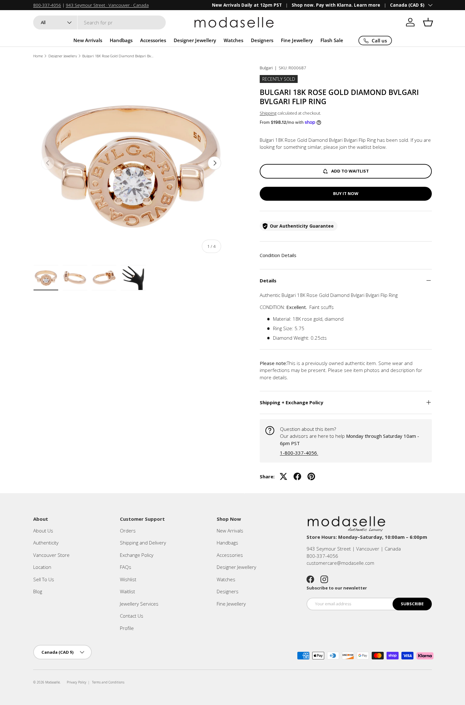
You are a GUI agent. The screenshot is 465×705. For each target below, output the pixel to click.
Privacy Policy (76, 682)
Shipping (268, 113)
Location (42, 567)
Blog (37, 591)
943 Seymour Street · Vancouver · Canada (107, 5)
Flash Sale (331, 40)
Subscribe (412, 604)
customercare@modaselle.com (340, 563)
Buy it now (345, 193)
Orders (128, 530)
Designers (262, 40)
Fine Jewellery (297, 40)
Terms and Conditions (108, 682)
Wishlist (128, 579)
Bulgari (266, 68)
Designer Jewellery (195, 40)
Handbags (121, 40)
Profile (127, 628)
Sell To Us (43, 579)
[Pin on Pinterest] (311, 476)
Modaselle (52, 682)
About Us (43, 530)
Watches (233, 40)
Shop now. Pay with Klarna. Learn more (336, 5)
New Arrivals (87, 40)
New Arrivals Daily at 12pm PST (247, 5)
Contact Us (131, 616)
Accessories (153, 40)
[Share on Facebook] (297, 476)
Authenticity (46, 542)
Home (38, 56)
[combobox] (99, 22)
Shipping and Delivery (143, 542)
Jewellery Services (139, 604)
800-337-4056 (47, 5)
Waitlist (127, 591)
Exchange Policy (136, 555)
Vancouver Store (51, 555)
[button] (428, 22)
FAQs (125, 567)
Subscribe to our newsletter (337, 588)
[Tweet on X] (283, 476)
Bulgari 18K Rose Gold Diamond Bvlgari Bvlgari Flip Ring (117, 56)
